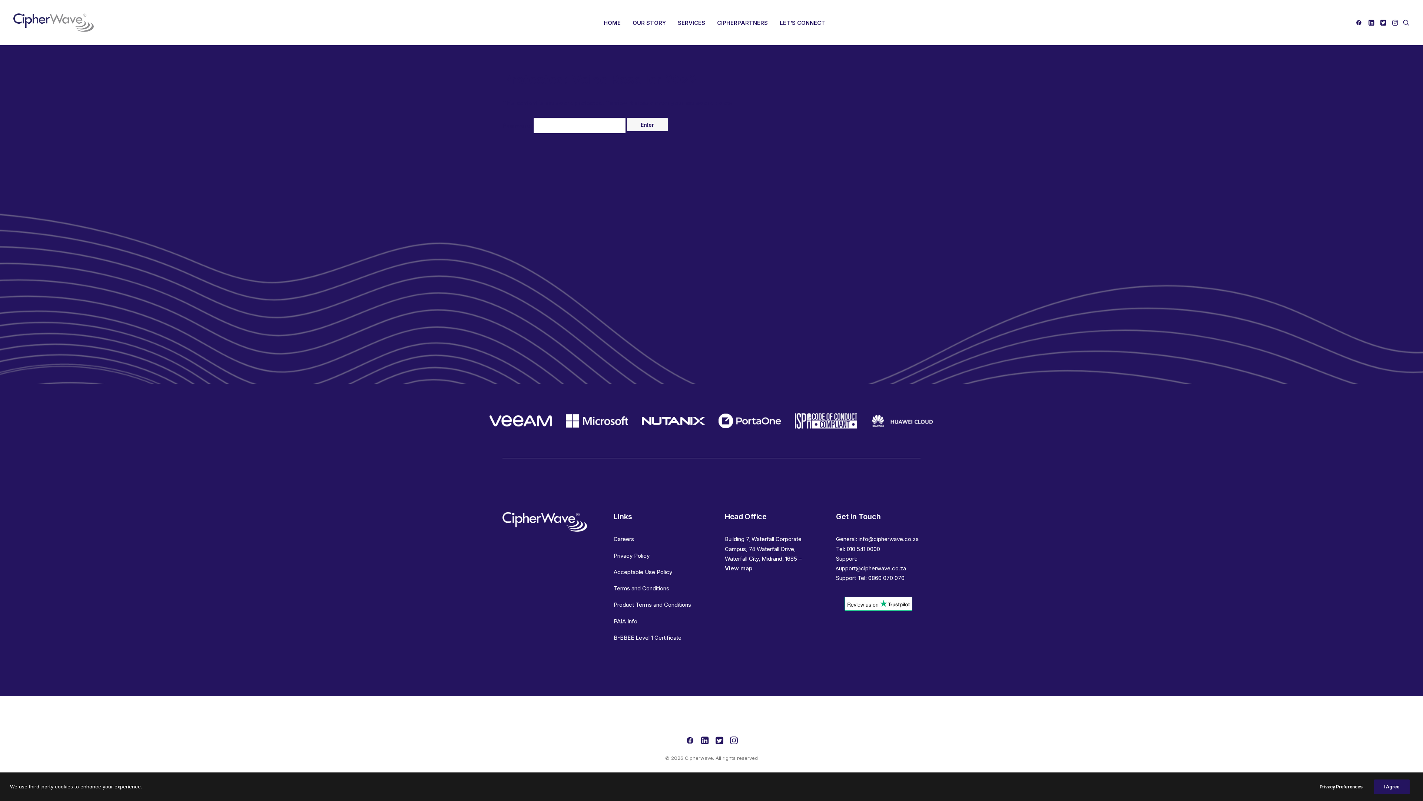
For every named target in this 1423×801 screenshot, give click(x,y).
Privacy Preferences (1341, 787)
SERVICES (691, 22)
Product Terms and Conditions (652, 604)
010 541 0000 (863, 549)
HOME (612, 22)
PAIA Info (625, 621)
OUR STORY (649, 22)
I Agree (1392, 787)
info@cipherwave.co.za (889, 539)
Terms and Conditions (641, 588)
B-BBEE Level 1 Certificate (647, 637)
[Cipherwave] (53, 22)
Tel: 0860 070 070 (881, 577)
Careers (624, 539)
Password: (518, 125)
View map (739, 568)
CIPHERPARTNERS (742, 22)
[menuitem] (612, 22)
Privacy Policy (632, 555)
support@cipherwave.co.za (871, 568)
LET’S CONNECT (802, 22)
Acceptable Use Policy (643, 572)
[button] (1360, 22)
